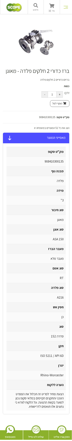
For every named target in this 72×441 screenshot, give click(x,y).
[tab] (36, 138)
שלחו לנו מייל (36, 437)
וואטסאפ (10, 437)
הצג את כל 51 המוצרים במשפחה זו (51, 128)
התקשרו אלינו (62, 437)
